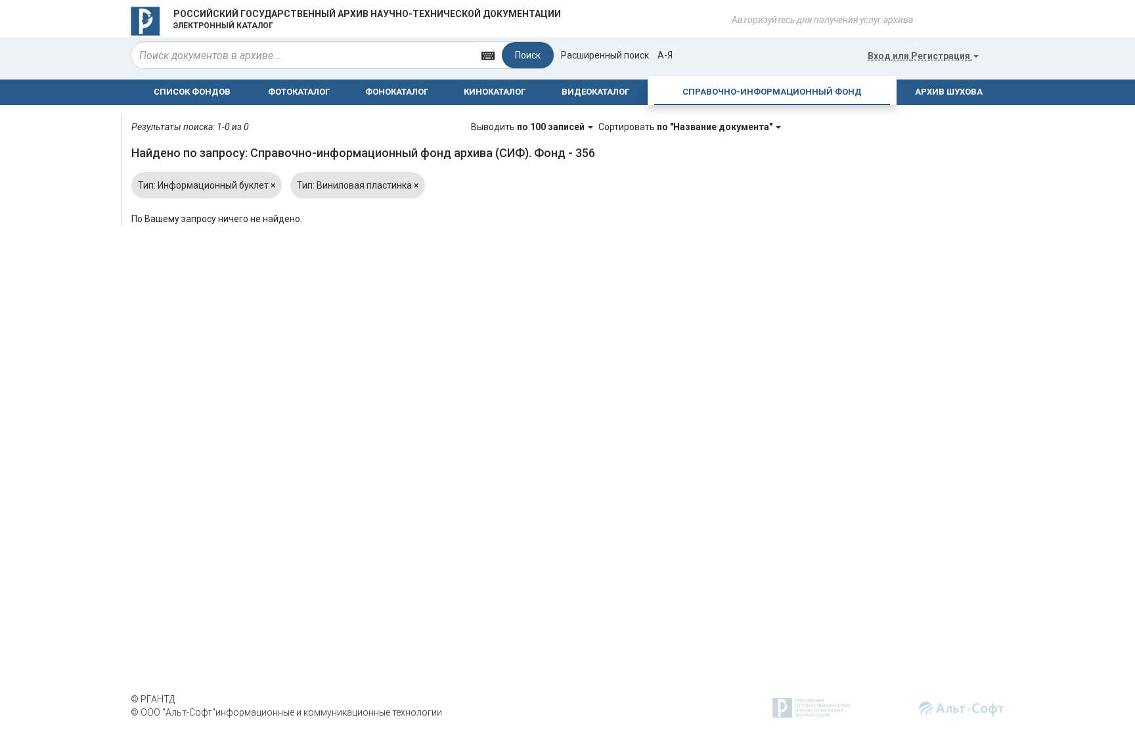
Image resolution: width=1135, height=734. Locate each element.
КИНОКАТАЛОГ (494, 92)
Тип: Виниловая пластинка (357, 185)
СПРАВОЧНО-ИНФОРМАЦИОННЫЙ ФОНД (772, 92)
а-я (665, 55)
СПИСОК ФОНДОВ (192, 92)
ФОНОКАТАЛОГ (396, 92)
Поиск (528, 55)
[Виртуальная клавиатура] (488, 55)
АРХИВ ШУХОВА (949, 92)
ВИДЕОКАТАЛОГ (595, 92)
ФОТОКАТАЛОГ (299, 92)
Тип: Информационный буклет (206, 185)
